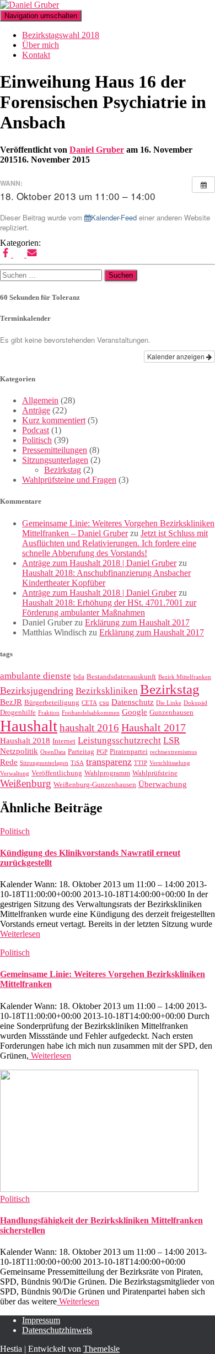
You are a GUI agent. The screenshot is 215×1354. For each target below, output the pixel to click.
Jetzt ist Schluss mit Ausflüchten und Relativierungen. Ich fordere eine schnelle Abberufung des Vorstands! (115, 543)
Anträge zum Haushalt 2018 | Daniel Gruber (99, 563)
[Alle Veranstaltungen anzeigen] (203, 184)
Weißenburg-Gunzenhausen (94, 784)
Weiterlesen (20, 933)
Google (134, 712)
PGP (102, 752)
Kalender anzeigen (176, 356)
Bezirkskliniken (107, 691)
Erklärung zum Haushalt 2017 (137, 622)
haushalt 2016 (89, 727)
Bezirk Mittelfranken (184, 677)
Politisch (37, 440)
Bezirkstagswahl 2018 (60, 35)
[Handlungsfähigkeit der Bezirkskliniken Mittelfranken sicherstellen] (99, 1189)
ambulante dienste (35, 676)
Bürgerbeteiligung (51, 702)
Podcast (35, 430)
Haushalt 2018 (25, 740)
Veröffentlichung (56, 773)
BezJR (11, 702)
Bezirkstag (62, 469)
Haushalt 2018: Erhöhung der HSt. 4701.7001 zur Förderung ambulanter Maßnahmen (109, 607)
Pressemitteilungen (54, 450)
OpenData (53, 752)
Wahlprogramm (107, 773)
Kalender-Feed (114, 217)
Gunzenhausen (171, 712)
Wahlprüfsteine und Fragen (69, 479)
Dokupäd (195, 703)
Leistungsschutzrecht (119, 740)
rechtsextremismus (173, 752)
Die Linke (168, 703)
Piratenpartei (129, 751)
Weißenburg (25, 783)
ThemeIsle (101, 1348)
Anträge (36, 410)
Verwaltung (14, 773)
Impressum (41, 1320)
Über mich (40, 45)
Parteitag (81, 751)
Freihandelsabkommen (91, 713)
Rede (9, 762)
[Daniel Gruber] (29, 4)
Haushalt (28, 726)
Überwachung (162, 784)
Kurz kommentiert (53, 420)
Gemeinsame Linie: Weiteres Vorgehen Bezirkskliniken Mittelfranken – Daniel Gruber (118, 528)
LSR (171, 740)
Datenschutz (132, 702)
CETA (89, 703)
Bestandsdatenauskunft (121, 676)
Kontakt (36, 55)
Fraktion (49, 713)
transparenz (109, 761)
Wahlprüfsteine (155, 773)
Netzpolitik (19, 751)
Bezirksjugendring (36, 690)
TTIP (140, 763)
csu (104, 702)
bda (78, 676)
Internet (64, 741)
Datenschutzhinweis (57, 1330)
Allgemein (40, 400)
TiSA (77, 763)
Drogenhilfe (18, 712)
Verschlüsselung (169, 763)
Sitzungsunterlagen (55, 460)
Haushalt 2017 (153, 727)
